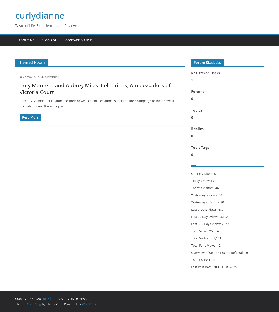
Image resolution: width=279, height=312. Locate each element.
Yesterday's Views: (205, 195)
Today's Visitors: (203, 188)
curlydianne (40, 15)
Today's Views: (202, 181)
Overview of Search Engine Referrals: (218, 253)
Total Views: (200, 231)
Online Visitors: (202, 173)
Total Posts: (200, 260)
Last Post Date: (202, 267)
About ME (26, 40)
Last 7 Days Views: (204, 209)
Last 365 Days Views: (206, 224)
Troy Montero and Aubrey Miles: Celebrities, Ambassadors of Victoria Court (95, 89)
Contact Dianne (78, 40)
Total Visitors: (201, 238)
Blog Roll (49, 40)
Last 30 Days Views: (205, 217)
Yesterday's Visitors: (206, 202)
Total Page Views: (204, 245)
